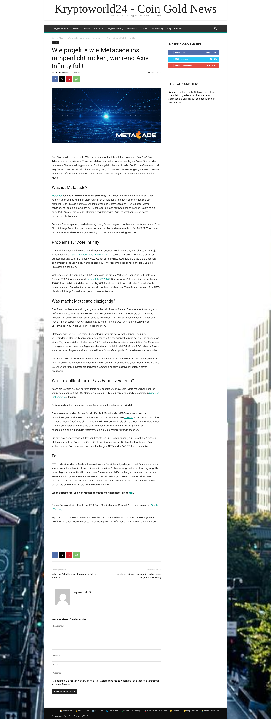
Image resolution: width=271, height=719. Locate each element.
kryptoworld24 (62, 72)
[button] (215, 28)
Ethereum (99, 28)
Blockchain (132, 28)
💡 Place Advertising (210, 710)
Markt (144, 28)
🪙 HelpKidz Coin (190, 710)
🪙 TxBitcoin (175, 710)
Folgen (213, 59)
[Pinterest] (69, 79)
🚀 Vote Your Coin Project (155, 710)
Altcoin (76, 28)
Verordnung (157, 28)
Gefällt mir (211, 52)
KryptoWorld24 (61, 28)
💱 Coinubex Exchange (131, 710)
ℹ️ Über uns (97, 710)
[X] (62, 79)
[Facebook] (55, 79)
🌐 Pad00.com (112, 710)
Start (54, 38)
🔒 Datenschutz (82, 710)
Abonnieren (211, 65)
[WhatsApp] (76, 79)
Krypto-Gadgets (174, 28)
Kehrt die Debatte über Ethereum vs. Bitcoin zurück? (74, 576)
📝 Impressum (66, 710)
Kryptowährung (115, 28)
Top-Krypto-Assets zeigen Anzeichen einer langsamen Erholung (138, 576)
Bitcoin (86, 28)
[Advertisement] (106, 532)
